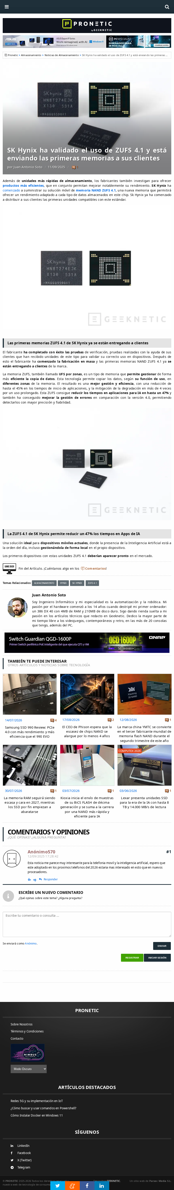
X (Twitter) (24, 1160)
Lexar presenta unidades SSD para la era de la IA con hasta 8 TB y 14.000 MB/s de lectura (144, 802)
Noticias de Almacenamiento (62, 55)
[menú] (6, 6)
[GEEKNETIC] (87, 25)
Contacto (17, 1039)
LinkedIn (23, 1146)
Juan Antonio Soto (28, 167)
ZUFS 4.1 (92, 583)
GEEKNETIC (113, 1181)
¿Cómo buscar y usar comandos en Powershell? (44, 1108)
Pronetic (13, 55)
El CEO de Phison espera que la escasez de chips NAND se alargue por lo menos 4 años (87, 731)
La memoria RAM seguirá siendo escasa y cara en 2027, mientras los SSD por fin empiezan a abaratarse (29, 805)
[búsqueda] (167, 6)
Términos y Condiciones (27, 1031)
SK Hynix (77, 583)
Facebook (24, 1153)
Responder (51, 879)
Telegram (23, 1167)
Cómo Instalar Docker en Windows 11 (37, 1115)
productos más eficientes (23, 185)
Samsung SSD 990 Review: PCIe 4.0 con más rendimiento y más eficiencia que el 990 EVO (29, 732)
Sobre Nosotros (22, 1024)
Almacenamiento (31, 55)
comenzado (11, 190)
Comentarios (95, 568)
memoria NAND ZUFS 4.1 (96, 190)
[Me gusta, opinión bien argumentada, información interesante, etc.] (30, 879)
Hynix (63, 583)
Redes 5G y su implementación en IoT (37, 1101)
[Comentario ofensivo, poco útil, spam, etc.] (36, 879)
